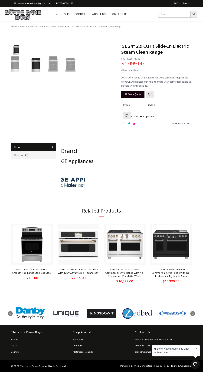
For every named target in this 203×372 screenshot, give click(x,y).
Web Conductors (143, 365)
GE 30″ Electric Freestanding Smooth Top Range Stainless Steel (31, 271)
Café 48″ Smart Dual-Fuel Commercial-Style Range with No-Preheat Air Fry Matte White (124, 273)
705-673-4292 (65, 3)
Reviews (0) (21, 155)
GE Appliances (147, 116)
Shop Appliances (28, 26)
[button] (10, 313)
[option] (30, 313)
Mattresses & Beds (83, 351)
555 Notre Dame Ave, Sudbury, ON (153, 339)
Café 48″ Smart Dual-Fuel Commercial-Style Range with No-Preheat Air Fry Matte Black (171, 273)
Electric (151, 104)
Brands (187, 3)
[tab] (33, 147)
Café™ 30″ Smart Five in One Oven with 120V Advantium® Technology (78, 271)
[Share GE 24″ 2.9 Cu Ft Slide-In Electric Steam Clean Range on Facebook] (124, 123)
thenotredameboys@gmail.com (33, 3)
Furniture (77, 345)
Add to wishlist (150, 94)
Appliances (79, 339)
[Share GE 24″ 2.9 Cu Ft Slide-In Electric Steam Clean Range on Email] (134, 123)
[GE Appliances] (73, 179)
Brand (17, 147)
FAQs (177, 3)
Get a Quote (134, 94)
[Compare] (127, 115)
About (14, 339)
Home (14, 26)
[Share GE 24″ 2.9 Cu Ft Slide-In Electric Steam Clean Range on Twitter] (129, 123)
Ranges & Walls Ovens (52, 26)
